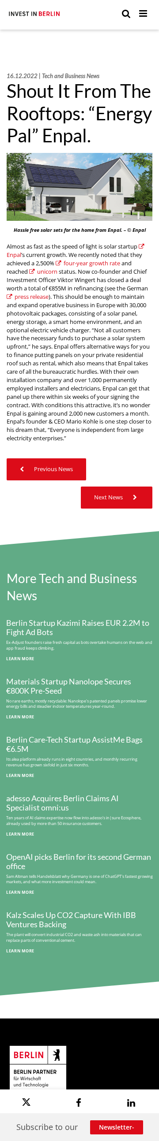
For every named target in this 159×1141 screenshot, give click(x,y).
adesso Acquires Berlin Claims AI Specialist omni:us (62, 803)
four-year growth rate (92, 263)
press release (32, 297)
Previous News (53, 469)
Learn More (20, 659)
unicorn (47, 271)
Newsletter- (116, 1127)
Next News (109, 497)
